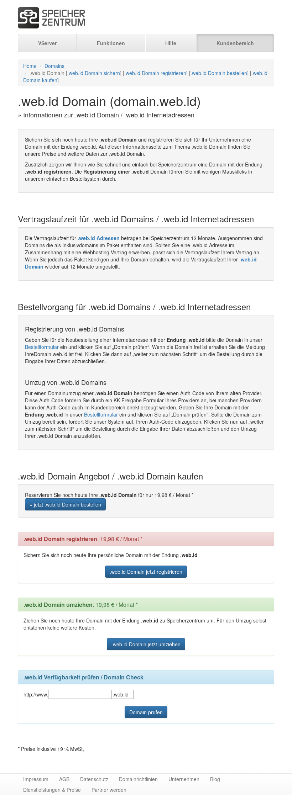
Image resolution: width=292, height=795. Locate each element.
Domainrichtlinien (138, 779)
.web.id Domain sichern (93, 72)
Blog (215, 779)
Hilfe (170, 43)
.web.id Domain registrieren (155, 72)
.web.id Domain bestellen (219, 72)
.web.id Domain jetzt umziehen (146, 644)
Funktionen (111, 43)
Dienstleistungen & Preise (52, 789)
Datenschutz (94, 779)
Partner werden (109, 789)
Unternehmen (183, 779)
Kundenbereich (235, 43)
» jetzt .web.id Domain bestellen (65, 504)
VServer (47, 43)
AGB (64, 779)
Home (30, 65)
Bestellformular (42, 346)
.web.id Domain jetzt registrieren (146, 571)
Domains (54, 65)
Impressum (35, 779)
